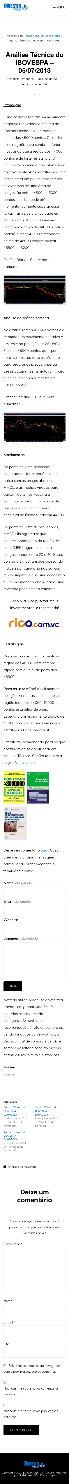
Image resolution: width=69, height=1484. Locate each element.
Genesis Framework (56, 1472)
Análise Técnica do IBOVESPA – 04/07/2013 (14, 1135)
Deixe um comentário (34, 84)
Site (6, 1344)
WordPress (40, 1475)
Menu (61, 7)
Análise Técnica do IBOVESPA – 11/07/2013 (14, 1111)
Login (52, 1475)
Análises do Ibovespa (22, 1166)
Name (18, 882)
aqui (44, 850)
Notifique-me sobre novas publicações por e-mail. (30, 1414)
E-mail (9, 1322)
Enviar (12, 986)
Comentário (12, 1244)
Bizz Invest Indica (29, 762)
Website (10, 919)
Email (17, 901)
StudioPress (25, 1475)
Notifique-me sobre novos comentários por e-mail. (31, 1391)
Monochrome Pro (33, 1472)
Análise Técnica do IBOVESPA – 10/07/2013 (46, 1111)
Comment (21, 938)
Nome (9, 1301)
